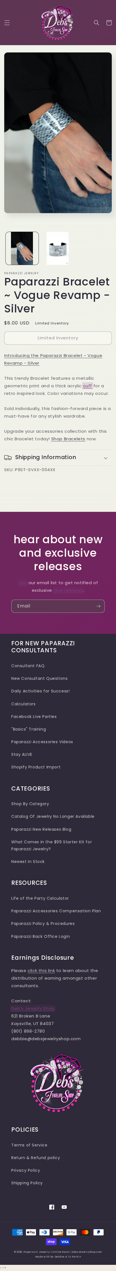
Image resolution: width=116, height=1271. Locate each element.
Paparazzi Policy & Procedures (43, 923)
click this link (41, 970)
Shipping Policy (27, 1183)
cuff (87, 386)
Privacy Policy (25, 1170)
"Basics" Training (28, 729)
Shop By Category (30, 804)
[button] (7, 23)
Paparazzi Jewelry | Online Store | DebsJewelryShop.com (62, 1252)
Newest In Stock (28, 861)
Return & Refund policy (35, 1158)
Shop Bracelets (68, 439)
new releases (68, 590)
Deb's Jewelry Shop (33, 1008)
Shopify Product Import (36, 767)
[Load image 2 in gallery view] (57, 248)
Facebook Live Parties (34, 716)
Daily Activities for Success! (40, 691)
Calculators (23, 704)
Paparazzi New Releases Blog (41, 829)
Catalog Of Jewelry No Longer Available (53, 816)
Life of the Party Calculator (40, 898)
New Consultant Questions (39, 678)
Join (22, 583)
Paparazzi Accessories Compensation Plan (56, 911)
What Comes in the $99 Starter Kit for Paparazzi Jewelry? (51, 845)
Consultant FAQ (27, 666)
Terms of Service (29, 1145)
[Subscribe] (98, 606)
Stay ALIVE (21, 754)
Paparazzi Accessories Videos (42, 742)
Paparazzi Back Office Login (40, 936)
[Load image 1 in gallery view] (22, 248)
